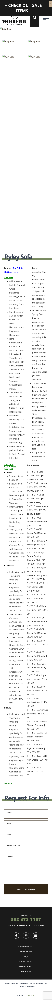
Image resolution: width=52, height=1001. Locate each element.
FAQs (26, 957)
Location (26, 972)
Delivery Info (26, 951)
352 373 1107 (26, 919)
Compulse (30, 995)
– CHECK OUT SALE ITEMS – (23, 8)
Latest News (26, 961)
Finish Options (26, 946)
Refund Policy (26, 967)
